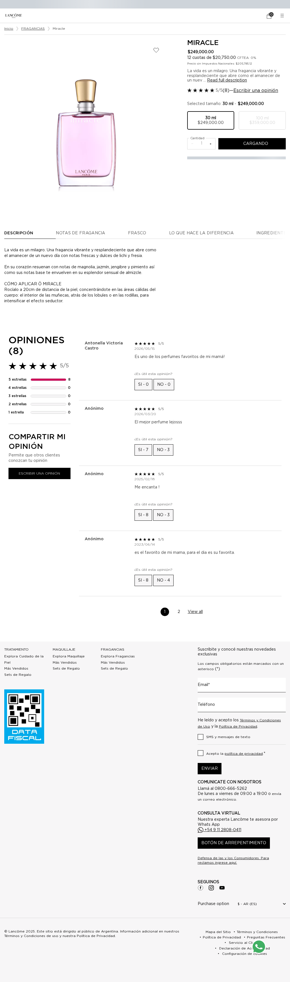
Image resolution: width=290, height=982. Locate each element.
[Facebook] (200, 888)
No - (163, 385)
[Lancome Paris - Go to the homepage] (14, 15)
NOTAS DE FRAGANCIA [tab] (80, 233)
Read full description (227, 80)
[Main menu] (283, 15)
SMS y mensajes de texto (228, 737)
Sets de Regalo (17, 674)
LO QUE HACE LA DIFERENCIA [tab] (201, 233)
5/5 (219, 91)
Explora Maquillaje (69, 656)
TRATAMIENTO (16, 649)
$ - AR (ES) (247, 904)
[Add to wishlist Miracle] (156, 50)
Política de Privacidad (238, 726)
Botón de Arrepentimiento (233, 843)
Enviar (209, 769)
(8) (226, 90)
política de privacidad (244, 753)
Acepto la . (235, 754)
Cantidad (197, 138)
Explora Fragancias (118, 656)
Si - (143, 385)
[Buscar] (253, 16)
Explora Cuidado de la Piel (24, 659)
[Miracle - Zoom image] (85, 120)
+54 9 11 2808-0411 (222, 830)
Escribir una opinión (255, 90)
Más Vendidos (16, 668)
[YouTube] (222, 888)
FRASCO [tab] (137, 233)
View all (195, 612)
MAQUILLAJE (64, 649)
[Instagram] (211, 888)
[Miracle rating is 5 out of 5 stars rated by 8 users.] (200, 90)
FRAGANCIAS (112, 649)
